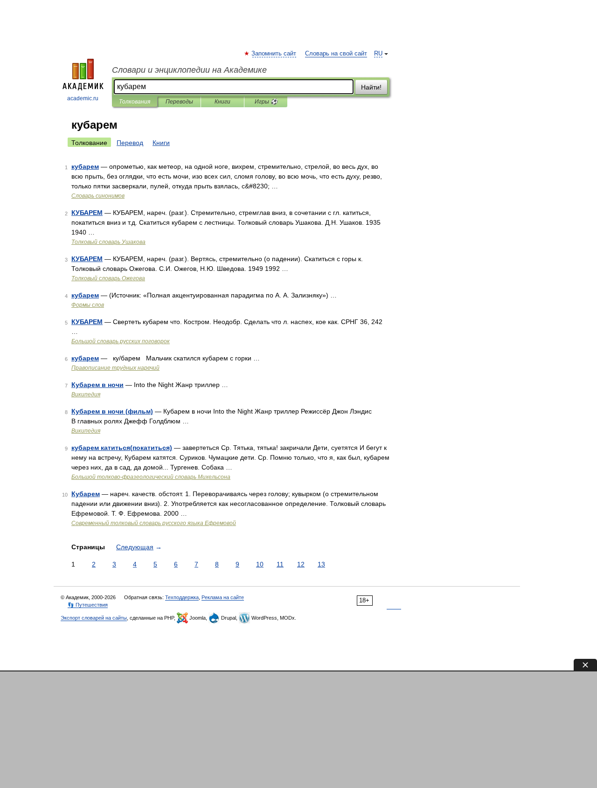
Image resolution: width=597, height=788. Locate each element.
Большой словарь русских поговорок (120, 341)
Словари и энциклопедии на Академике (189, 70)
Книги (222, 101)
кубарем (85, 166)
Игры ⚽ (266, 101)
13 (321, 564)
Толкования (134, 101)
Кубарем (85, 494)
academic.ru (82, 98)
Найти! (371, 87)
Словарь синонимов (98, 196)
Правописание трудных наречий (115, 368)
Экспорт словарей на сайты (94, 618)
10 (260, 564)
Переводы (179, 101)
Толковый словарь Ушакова (108, 242)
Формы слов (87, 305)
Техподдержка (182, 597)
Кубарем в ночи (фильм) (112, 411)
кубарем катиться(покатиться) (121, 447)
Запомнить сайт (274, 53)
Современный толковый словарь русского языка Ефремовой (153, 523)
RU (378, 53)
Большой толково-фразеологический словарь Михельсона (150, 477)
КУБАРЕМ (87, 212)
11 (280, 564)
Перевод (130, 142)
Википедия (85, 394)
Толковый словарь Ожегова (108, 278)
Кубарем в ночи (97, 384)
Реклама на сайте (222, 597)
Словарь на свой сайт (336, 53)
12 (301, 564)
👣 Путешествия (88, 605)
